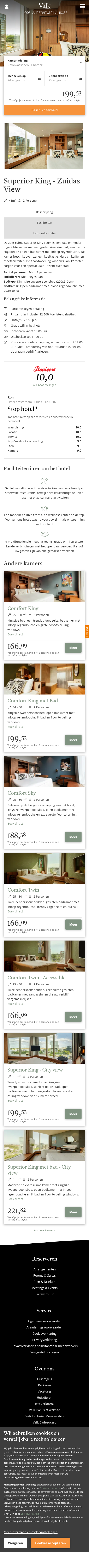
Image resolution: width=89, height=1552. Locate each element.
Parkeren (44, 1385)
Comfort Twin (23, 890)
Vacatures (45, 1391)
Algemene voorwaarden (44, 1321)
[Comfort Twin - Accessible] (44, 956)
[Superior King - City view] (44, 1048)
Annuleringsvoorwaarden (44, 1327)
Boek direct (15, 634)
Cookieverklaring (29, 1513)
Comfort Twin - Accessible (36, 978)
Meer (73, 648)
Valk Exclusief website (44, 1410)
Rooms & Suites (44, 1275)
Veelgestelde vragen (44, 1352)
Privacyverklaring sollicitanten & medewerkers (45, 1346)
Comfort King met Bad (32, 701)
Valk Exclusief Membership (44, 1416)
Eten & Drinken (44, 1282)
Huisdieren (44, 1397)
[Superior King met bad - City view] (44, 1145)
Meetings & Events (44, 1288)
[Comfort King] (44, 586)
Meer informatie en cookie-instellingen (31, 1532)
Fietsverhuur (45, 1294)
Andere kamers (44, 1230)
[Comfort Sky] (44, 771)
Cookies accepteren (50, 1543)
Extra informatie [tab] (44, 233)
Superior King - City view (35, 1070)
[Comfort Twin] (44, 868)
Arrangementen (45, 1269)
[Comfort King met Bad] (44, 679)
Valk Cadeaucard (44, 1422)
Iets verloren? (44, 1404)
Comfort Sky (21, 793)
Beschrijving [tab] (44, 212)
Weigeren (15, 1543)
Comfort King (22, 608)
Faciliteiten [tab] (44, 223)
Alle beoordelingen (44, 385)
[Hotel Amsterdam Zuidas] (44, 10)
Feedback (86, 632)
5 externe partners (50, 1488)
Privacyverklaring (44, 1340)
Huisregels (44, 1379)
